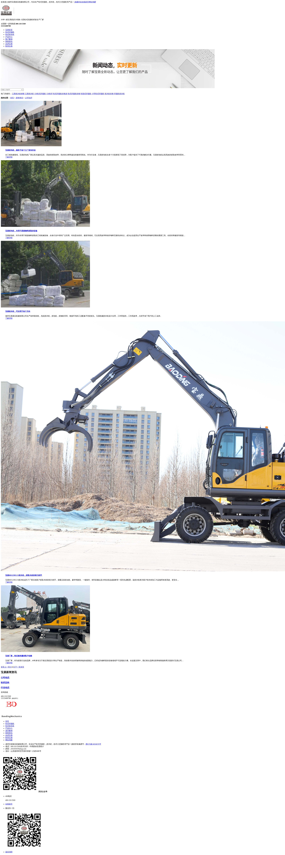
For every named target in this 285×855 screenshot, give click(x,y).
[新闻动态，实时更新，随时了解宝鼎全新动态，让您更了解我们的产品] (108, 87)
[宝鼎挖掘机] (11, 717)
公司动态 (28, 98)
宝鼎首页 (8, 30)
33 (14, 667)
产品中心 (8, 37)
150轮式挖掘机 (40, 94)
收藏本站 (77, 2)
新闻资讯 (8, 41)
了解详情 (8, 157)
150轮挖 (49, 94)
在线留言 (85, 2)
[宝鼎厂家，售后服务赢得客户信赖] (45, 651)
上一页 (7, 667)
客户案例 (8, 39)
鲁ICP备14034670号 (93, 744)
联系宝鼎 (8, 46)
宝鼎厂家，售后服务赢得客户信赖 (18, 656)
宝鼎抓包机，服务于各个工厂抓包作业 (20, 150)
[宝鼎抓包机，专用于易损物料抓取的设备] (45, 226)
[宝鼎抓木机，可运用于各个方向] (45, 307)
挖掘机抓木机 (119, 94)
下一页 (17, 667)
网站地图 (92, 2)
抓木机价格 (109, 94)
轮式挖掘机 (9, 32)
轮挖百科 (5, 682)
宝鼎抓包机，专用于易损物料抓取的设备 (21, 231)
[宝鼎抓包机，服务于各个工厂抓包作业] (31, 146)
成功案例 (8, 731)
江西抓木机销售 (18, 94)
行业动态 (5, 687)
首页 (12, 98)
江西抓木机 (29, 94)
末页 (22, 667)
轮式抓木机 (9, 34)
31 (11, 667)
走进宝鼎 (8, 44)
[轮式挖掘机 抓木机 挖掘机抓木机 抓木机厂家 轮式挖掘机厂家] (7, 14)
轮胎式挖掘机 (86, 94)
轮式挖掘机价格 (74, 94)
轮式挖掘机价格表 (60, 94)
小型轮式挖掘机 (98, 94)
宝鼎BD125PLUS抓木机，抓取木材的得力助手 (23, 575)
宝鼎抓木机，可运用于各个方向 (17, 311)
